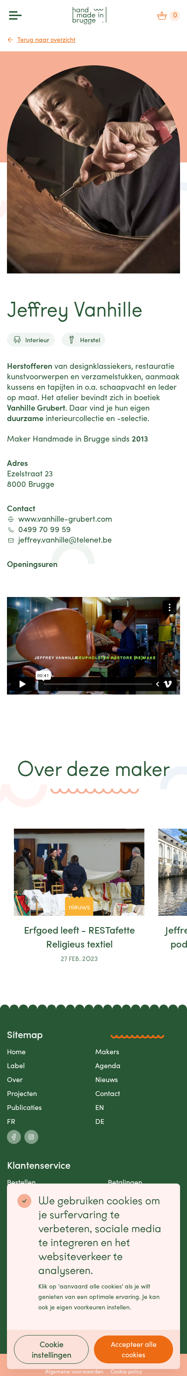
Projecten (22, 1093)
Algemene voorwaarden (74, 1371)
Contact (107, 1093)
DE (99, 1121)
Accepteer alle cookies (134, 1349)
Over (15, 1079)
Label (16, 1065)
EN (99, 1107)
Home (16, 1051)
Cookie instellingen (51, 1349)
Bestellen (21, 1182)
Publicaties (24, 1107)
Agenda (107, 1065)
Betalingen (125, 1182)
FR (11, 1121)
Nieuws (106, 1079)
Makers (107, 1051)
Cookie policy (126, 1371)
